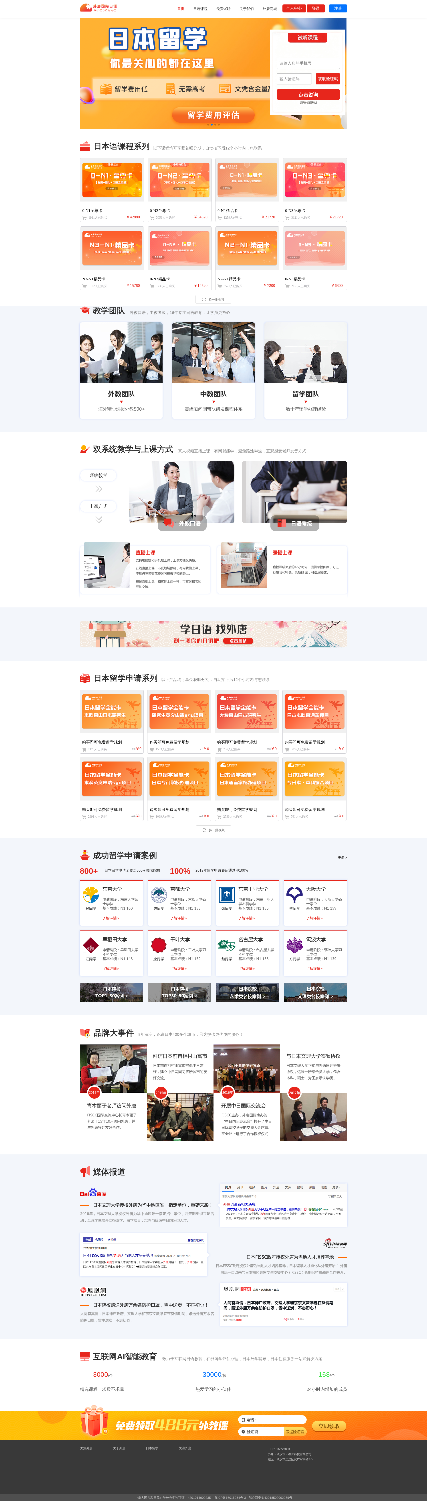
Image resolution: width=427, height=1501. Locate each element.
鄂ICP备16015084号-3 (230, 1497)
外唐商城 (270, 9)
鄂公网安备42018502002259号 (270, 1497)
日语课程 (200, 9)
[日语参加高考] (213, 73)
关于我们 (247, 9)
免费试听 (223, 9)
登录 (316, 8)
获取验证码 (328, 79)
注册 (338, 8)
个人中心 (294, 8)
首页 (180, 9)
